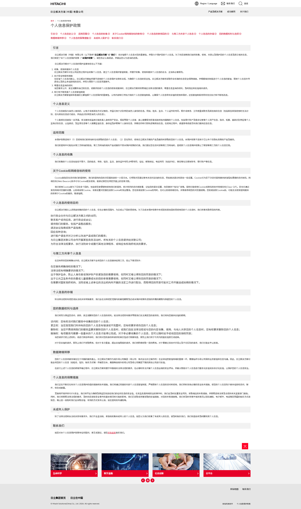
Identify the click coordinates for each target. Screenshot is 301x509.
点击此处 (112, 432)
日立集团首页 (58, 497)
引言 (53, 33)
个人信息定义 (66, 33)
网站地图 (234, 489)
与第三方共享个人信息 (183, 33)
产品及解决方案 (215, 11)
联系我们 (116, 38)
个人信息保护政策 (244, 504)
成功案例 (231, 11)
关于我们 (244, 11)
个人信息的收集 (99, 33)
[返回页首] (245, 446)
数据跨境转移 (57, 38)
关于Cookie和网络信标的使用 (127, 33)
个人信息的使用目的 (157, 33)
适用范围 (82, 33)
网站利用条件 (227, 504)
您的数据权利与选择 (229, 33)
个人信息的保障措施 (79, 38)
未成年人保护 (100, 38)
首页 (52, 21)
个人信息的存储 (206, 33)
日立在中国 (76, 497)
